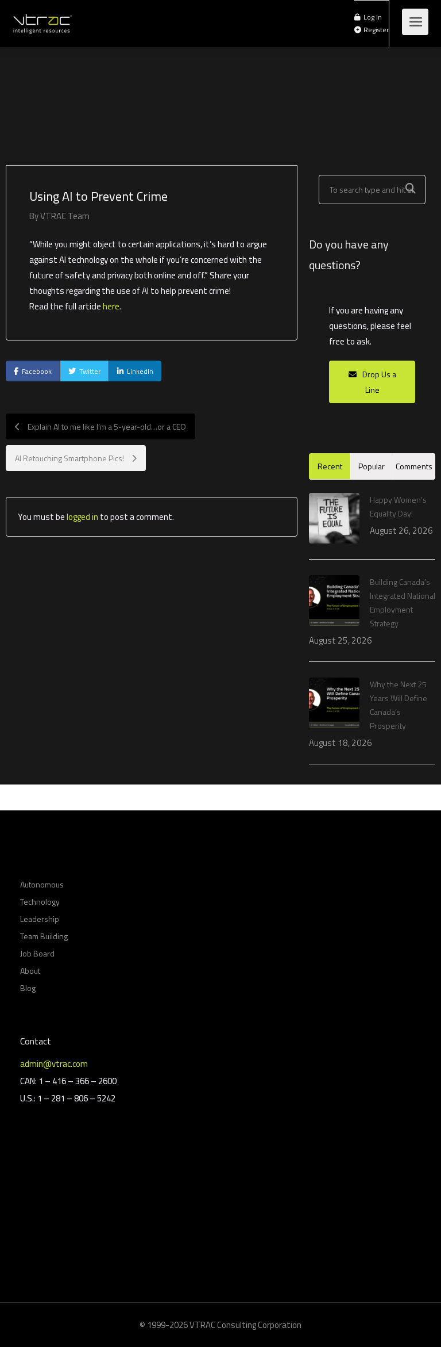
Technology (40, 902)
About (30, 971)
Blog (28, 988)
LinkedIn (140, 371)
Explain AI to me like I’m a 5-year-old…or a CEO (106, 426)
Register (375, 30)
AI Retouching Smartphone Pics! (70, 458)
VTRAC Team (65, 216)
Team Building (44, 936)
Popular (371, 466)
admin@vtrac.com (54, 1063)
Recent (330, 466)
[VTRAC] (41, 17)
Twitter (89, 371)
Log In (372, 17)
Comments (414, 466)
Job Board (37, 953)
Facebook (37, 371)
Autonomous (42, 884)
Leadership (39, 919)
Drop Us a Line (378, 382)
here (111, 306)
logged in (82, 516)
